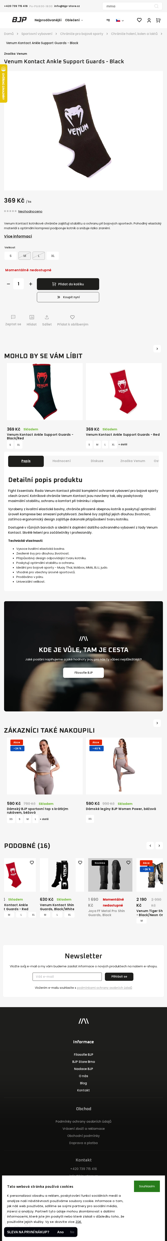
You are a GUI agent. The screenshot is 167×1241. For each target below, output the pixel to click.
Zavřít (148, 332)
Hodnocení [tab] (62, 461)
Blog (83, 1083)
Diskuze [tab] (97, 461)
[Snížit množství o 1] (8, 284)
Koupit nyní (71, 297)
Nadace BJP (83, 1069)
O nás (83, 1076)
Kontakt (83, 1090)
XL (18, 445)
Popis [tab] (26, 461)
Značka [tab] (132, 461)
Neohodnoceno (30, 211)
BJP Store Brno (83, 1062)
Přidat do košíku (71, 284)
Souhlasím (147, 1186)
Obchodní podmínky (83, 1136)
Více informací (18, 236)
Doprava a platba (83, 1143)
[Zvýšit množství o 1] (31, 284)
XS (11, 819)
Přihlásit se (119, 976)
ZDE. (79, 1222)
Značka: (15, 54)
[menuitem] (50, 20)
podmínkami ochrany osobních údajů (104, 988)
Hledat (156, 6)
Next (160, 846)
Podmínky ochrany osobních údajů (83, 1121)
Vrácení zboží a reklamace (84, 1129)
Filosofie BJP (84, 673)
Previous (151, 846)
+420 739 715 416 (83, 1169)
